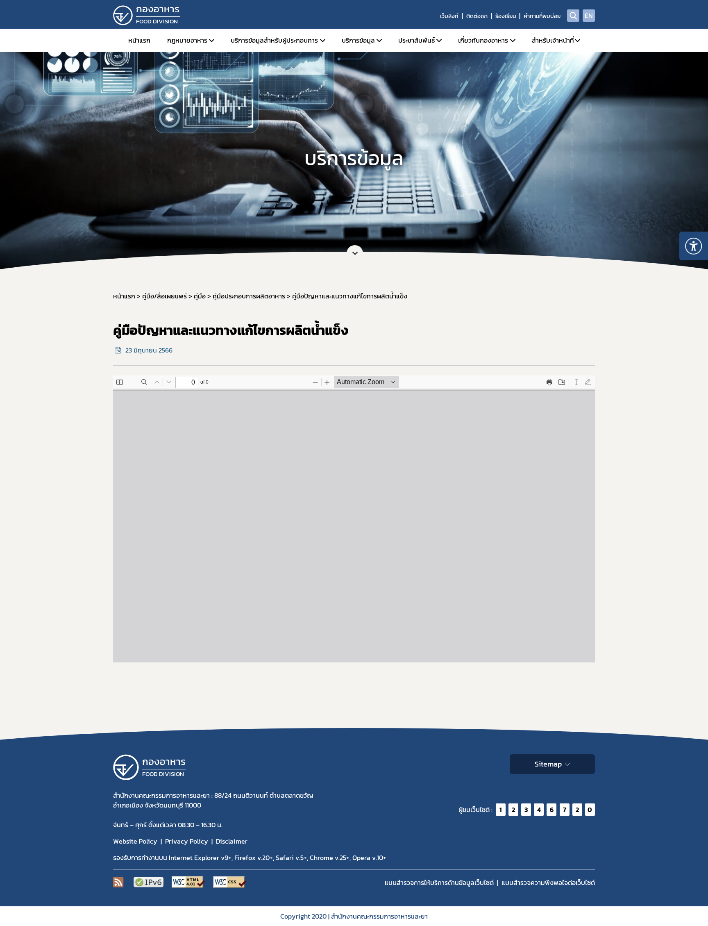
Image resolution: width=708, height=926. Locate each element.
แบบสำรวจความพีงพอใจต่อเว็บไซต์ (548, 882)
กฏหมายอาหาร (187, 40)
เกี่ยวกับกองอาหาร (483, 40)
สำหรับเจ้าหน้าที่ (553, 40)
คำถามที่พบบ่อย (542, 16)
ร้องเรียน (505, 16)
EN (589, 15)
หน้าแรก (139, 40)
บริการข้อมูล (358, 40)
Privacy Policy (186, 841)
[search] (573, 15)
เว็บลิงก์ (449, 16)
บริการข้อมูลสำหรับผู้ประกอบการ (274, 40)
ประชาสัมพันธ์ (416, 40)
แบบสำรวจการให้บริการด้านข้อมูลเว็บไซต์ (439, 882)
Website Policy (135, 841)
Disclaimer (231, 841)
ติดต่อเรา (477, 16)
